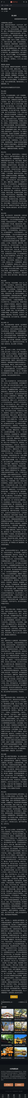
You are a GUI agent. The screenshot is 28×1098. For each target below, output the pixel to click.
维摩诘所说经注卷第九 (19, 1019)
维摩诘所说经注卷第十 (6, 1019)
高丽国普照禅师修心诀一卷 (7, 1002)
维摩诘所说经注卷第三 (6, 1058)
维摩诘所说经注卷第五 (6, 1045)
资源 (25, 1096)
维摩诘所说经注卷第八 (6, 1032)
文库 (20, 1096)
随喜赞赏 (14, 996)
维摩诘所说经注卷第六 (19, 1032)
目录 (14, 1096)
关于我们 (8, 1084)
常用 (8, 1096)
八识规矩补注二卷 (22, 1002)
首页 (3, 1096)
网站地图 (20, 1091)
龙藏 (2, 5)
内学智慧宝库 (14, 2)
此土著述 (6, 5)
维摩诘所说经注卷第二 (19, 1058)
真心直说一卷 (5, 9)
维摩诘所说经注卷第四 (19, 1045)
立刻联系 (19, 1084)
